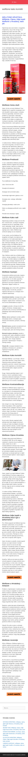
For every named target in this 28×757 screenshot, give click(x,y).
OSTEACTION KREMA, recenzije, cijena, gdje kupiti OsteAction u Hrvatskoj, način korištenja (14, 733)
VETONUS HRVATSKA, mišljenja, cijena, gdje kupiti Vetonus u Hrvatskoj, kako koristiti (14, 723)
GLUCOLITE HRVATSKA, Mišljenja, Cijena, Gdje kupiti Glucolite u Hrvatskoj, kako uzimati (14, 739)
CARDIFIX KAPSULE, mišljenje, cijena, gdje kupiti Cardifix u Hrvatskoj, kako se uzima (13, 745)
